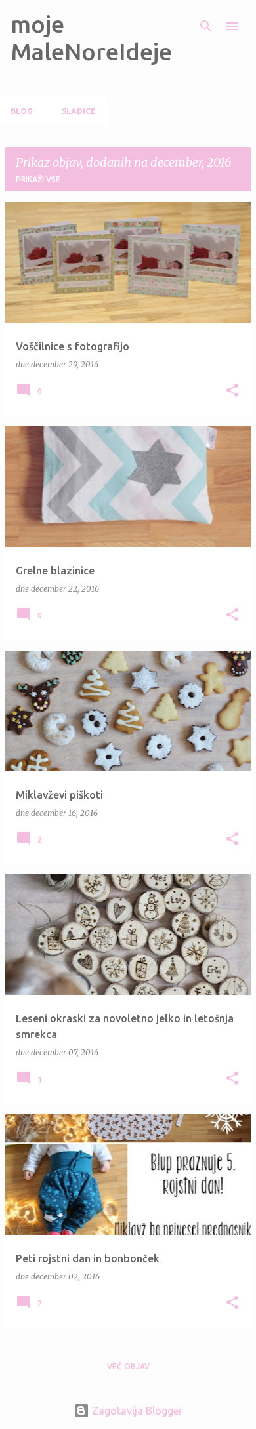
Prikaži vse (38, 179)
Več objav (128, 1366)
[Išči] (206, 26)
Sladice (79, 111)
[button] (232, 391)
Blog (22, 111)
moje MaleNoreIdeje (91, 37)
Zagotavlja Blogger (135, 1411)
